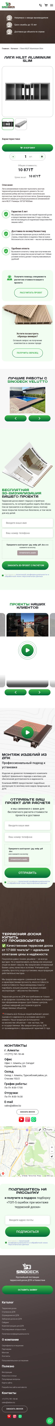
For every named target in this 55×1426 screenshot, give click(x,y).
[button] (5, 91)
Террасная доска (9, 1308)
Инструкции (7, 1372)
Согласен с (27, 575)
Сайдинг (5, 1322)
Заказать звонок (27, 1112)
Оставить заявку (27, 1290)
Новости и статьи (9, 1376)
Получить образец (27, 353)
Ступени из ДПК (8, 1312)
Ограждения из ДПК (10, 1315)
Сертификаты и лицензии (12, 1346)
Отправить (27, 873)
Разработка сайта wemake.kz (14, 1387)
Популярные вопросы (11, 1379)
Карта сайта (7, 1383)
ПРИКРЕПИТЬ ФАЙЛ (27, 553)
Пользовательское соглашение (15, 1361)
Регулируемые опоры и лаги (14, 1329)
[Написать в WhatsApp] (49, 1420)
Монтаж (5, 1353)
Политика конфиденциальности (15, 1334)
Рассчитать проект (31, 292)
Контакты (6, 1356)
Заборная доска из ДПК (12, 1319)
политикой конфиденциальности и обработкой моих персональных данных (27, 575)
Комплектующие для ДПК (13, 1326)
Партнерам (6, 1349)
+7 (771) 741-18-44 (14, 1054)
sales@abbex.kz (12, 1105)
